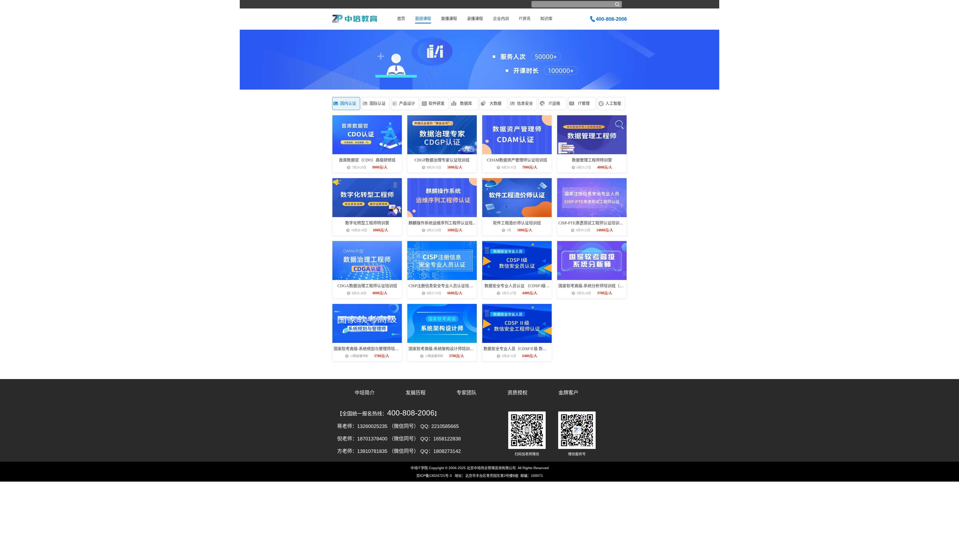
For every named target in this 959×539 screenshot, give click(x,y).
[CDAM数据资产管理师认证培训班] (517, 134)
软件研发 (437, 103)
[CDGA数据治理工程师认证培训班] (367, 260)
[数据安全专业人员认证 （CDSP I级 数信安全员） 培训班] (517, 260)
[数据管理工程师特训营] (592, 134)
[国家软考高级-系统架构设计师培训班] (442, 323)
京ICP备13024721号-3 (434, 476)
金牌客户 (568, 393)
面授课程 (423, 18)
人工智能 (613, 103)
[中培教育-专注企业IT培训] (354, 18)
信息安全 (525, 103)
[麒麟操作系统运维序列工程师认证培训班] (442, 197)
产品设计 (407, 103)
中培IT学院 (419, 468)
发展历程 (416, 393)
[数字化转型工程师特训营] (367, 197)
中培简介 (365, 393)
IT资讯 (524, 18)
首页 (401, 18)
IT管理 (584, 103)
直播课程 (449, 18)
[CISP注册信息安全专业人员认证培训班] (442, 260)
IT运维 (554, 103)
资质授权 (517, 393)
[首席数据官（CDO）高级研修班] (367, 134)
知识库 (546, 18)
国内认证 (348, 103)
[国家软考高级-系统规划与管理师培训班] (367, 323)
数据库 (466, 103)
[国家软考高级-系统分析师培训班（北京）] (592, 260)
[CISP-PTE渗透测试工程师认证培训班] (592, 197)
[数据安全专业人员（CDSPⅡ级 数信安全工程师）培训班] (517, 323)
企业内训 (501, 18)
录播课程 (475, 18)
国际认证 (378, 103)
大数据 (495, 103)
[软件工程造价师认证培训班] (517, 197)
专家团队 (467, 393)
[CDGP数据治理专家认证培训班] (442, 134)
